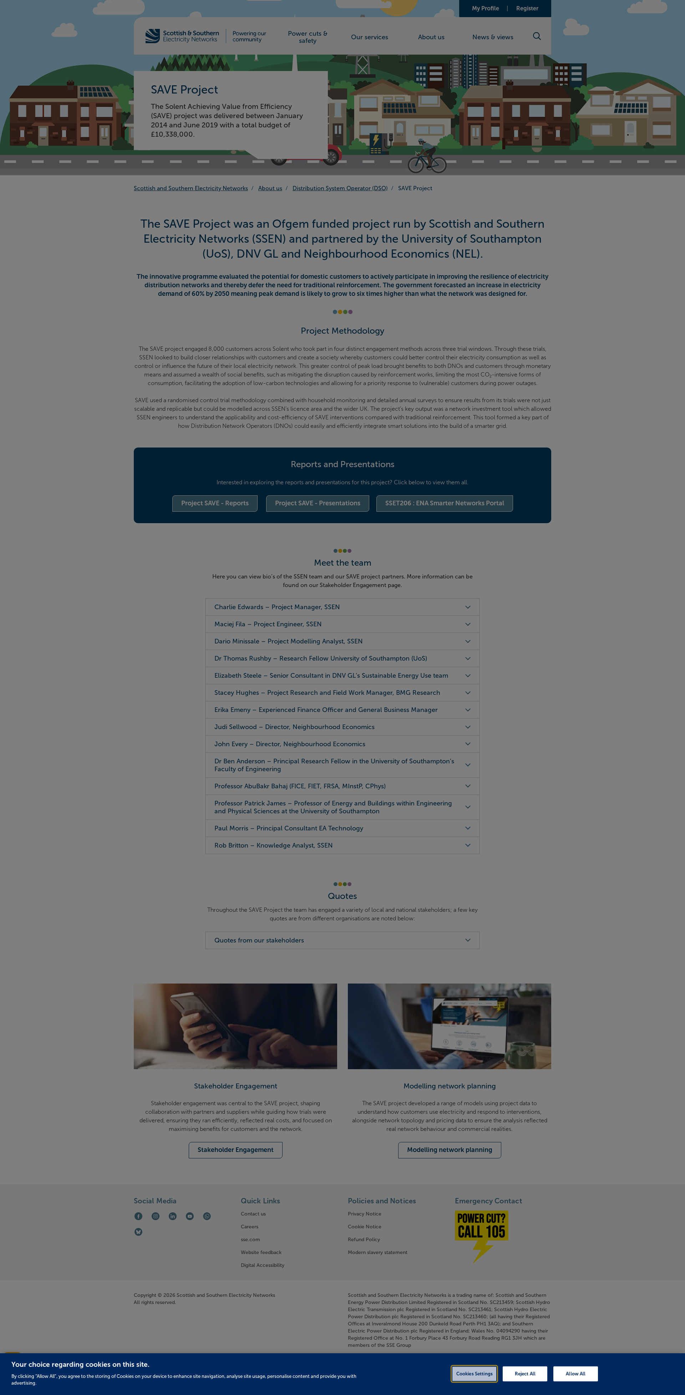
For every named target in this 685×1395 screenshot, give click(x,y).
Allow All (575, 1373)
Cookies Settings (474, 1373)
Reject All (525, 1373)
